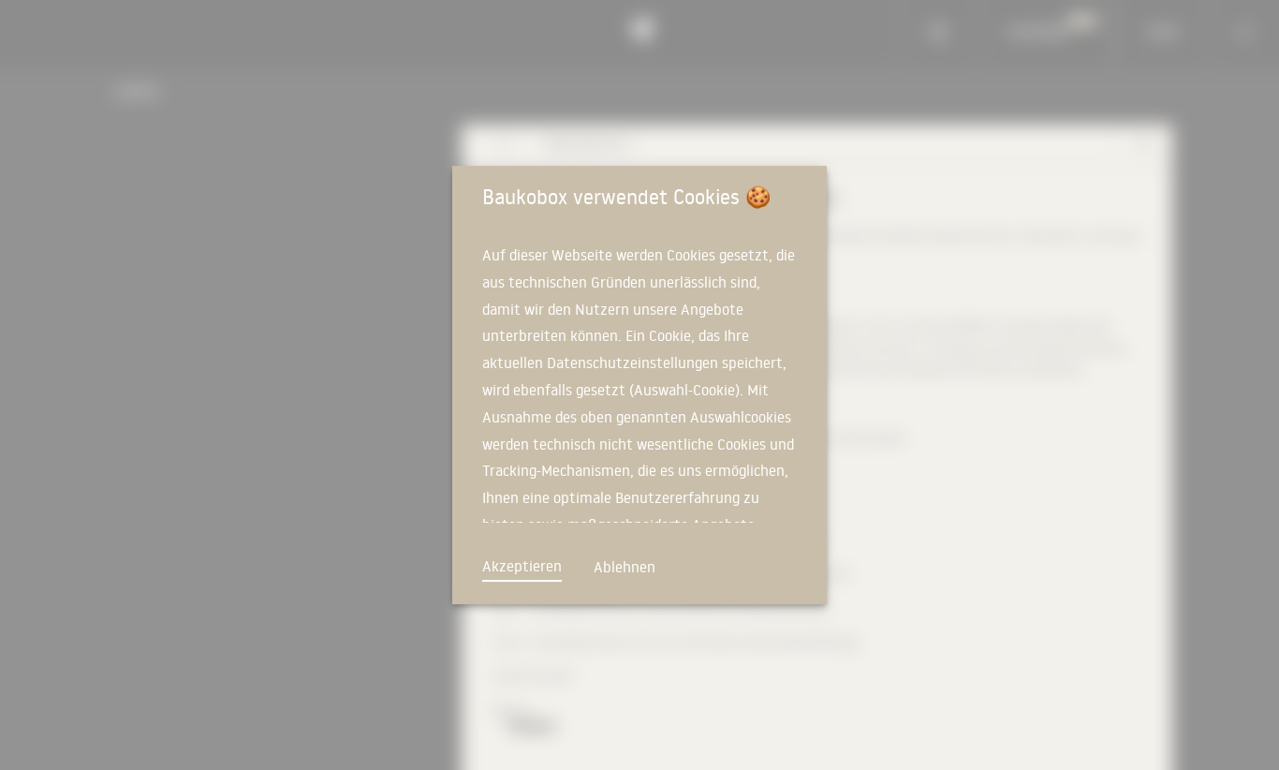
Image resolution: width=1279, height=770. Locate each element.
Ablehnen (624, 566)
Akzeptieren (522, 565)
